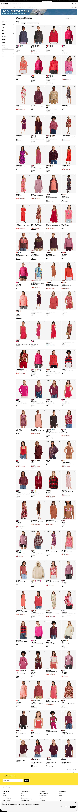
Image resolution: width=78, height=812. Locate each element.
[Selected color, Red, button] (47, 46)
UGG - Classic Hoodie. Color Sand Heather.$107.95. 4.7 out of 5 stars (38, 574)
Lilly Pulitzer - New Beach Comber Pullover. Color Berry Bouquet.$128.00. (23, 393)
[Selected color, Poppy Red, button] (17, 461)
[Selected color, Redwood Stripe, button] (62, 700)
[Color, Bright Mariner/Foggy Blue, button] (20, 252)
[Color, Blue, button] (52, 46)
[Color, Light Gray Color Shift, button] (54, 430)
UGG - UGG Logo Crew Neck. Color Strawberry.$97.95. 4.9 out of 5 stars (23, 664)
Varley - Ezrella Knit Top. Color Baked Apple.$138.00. (68, 305)
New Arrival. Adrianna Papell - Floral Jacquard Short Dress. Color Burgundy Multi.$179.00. (68, 99)
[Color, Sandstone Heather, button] (50, 252)
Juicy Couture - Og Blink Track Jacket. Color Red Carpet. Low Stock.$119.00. (38, 484)
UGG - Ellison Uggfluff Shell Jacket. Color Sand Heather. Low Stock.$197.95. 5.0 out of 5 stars (53, 99)
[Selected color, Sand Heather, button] (47, 106)
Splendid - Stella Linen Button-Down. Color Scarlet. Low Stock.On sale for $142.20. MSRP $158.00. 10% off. (68, 275)
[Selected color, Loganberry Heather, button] (47, 252)
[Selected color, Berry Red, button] (17, 341)
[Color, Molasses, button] (37, 759)
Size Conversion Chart (44, 793)
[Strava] (9, 787)
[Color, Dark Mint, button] (19, 700)
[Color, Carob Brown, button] (49, 370)
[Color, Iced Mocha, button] (34, 166)
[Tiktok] (6, 787)
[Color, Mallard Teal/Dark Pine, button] (19, 252)
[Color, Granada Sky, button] (34, 491)
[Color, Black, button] (35, 46)
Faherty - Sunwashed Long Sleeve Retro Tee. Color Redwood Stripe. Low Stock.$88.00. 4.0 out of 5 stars (68, 694)
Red (36, 23)
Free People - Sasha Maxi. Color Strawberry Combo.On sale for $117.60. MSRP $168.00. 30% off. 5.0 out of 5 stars (23, 514)
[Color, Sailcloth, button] (37, 700)
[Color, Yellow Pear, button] (35, 370)
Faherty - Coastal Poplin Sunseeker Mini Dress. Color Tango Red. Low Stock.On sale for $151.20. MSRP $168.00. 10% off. (53, 217)
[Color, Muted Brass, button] (34, 581)
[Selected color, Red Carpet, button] (32, 491)
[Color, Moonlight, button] (52, 166)
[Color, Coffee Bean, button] (34, 461)
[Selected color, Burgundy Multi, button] (62, 194)
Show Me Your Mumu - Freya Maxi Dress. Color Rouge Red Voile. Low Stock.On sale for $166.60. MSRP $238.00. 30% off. (68, 158)
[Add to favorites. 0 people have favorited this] (29, 26)
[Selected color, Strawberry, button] (47, 136)
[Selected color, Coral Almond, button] (17, 311)
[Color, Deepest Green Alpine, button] (34, 551)
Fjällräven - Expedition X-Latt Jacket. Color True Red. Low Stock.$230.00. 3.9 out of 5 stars (53, 69)
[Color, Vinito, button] (49, 166)
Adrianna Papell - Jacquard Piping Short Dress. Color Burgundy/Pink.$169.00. (23, 158)
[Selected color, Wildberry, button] (62, 252)
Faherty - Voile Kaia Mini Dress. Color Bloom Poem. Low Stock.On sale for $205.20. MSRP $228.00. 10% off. (23, 99)
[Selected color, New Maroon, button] (32, 461)
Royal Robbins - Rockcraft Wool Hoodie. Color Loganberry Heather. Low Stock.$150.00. (53, 246)
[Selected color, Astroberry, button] (17, 491)
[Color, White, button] (64, 282)
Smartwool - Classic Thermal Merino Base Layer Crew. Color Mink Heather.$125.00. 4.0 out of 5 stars (53, 424)
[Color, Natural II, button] (49, 136)
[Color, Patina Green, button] (52, 76)
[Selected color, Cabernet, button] (62, 759)
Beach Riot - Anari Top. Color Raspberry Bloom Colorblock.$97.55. (38, 664)
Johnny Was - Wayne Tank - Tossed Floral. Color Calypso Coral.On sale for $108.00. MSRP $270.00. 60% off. (68, 544)
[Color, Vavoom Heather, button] (40, 581)
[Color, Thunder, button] (35, 136)
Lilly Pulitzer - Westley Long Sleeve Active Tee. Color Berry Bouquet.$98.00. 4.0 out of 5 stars (38, 634)
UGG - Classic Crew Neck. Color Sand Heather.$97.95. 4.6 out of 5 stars (68, 634)
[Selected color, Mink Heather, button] (47, 430)
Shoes (60, 800)
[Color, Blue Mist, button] (50, 759)
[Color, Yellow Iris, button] (35, 491)
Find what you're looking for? (70, 772)
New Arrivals (61, 797)
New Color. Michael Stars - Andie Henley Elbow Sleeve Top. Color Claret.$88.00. (68, 723)
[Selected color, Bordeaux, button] (17, 730)
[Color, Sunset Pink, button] (64, 252)
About (4, 793)
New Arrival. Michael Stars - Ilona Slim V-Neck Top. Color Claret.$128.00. (53, 393)
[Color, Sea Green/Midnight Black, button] (34, 700)
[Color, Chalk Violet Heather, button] (49, 430)
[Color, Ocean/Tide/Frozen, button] (22, 46)
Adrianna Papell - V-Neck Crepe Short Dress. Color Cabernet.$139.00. (38, 305)
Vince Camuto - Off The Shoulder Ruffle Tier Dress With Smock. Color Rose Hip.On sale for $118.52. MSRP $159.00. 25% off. (68, 484)
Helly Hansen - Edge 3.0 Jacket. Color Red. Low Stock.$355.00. (53, 39)
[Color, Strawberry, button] (35, 581)
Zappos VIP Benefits (6, 800)
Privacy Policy (37, 804)
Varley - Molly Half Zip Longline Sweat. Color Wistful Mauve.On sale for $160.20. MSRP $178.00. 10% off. (38, 188)
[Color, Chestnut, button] (52, 136)
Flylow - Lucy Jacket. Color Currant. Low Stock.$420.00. (23, 39)
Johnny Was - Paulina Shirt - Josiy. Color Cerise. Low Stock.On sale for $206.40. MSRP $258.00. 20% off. (68, 69)
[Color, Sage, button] (34, 46)
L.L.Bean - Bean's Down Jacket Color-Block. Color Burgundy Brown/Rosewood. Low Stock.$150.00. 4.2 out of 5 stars (23, 246)
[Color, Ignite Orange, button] (34, 76)
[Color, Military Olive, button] (37, 461)
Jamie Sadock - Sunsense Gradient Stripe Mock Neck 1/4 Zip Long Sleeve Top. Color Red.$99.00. (68, 604)
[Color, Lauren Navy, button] (50, 282)
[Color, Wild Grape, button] (54, 136)
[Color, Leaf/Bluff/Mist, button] (20, 46)
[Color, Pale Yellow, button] (66, 194)
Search (38, 3)
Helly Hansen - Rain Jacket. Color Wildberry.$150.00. (68, 246)
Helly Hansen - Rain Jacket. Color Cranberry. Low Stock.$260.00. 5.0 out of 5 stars (68, 39)
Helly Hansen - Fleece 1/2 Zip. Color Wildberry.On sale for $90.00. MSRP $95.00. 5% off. (68, 664)
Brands (60, 793)
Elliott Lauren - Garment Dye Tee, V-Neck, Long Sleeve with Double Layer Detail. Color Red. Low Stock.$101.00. (38, 604)
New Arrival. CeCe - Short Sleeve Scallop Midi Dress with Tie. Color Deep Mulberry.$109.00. (53, 544)
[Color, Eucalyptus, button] (49, 759)
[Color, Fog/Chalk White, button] (50, 491)
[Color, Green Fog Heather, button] (49, 106)
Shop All (74, 14)
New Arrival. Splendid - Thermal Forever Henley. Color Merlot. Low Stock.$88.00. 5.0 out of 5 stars (53, 753)
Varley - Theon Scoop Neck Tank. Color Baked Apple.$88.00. (38, 723)
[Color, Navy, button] (37, 46)
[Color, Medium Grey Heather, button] (39, 581)
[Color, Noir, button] (19, 400)
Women (28, 23)
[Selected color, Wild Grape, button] (47, 166)
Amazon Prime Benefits (7, 798)
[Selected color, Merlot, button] (47, 759)
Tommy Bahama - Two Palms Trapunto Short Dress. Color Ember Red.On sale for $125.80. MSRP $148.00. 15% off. (38, 424)
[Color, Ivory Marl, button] (35, 461)
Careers (4, 795)
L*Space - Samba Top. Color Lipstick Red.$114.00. (68, 514)
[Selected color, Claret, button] (32, 400)
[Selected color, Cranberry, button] (62, 46)
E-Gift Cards (42, 800)
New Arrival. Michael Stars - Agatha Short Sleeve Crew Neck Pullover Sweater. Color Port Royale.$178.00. (38, 129)
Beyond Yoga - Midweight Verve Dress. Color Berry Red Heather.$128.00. (68, 393)
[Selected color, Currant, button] (17, 46)
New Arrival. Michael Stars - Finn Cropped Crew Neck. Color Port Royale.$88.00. (23, 753)
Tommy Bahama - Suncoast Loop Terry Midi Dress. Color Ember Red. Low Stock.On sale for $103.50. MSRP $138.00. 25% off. (23, 604)
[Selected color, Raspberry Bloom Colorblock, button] (32, 670)
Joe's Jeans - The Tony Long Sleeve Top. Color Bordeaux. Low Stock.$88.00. (23, 723)
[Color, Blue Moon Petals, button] (66, 430)
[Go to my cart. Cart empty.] (76, 4)
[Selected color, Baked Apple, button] (32, 730)
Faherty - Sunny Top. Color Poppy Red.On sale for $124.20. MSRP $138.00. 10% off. (23, 454)
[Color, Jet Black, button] (49, 252)
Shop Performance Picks (47, 0)
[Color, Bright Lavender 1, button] (40, 370)
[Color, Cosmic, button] (35, 759)
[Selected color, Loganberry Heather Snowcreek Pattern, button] (32, 252)
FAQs (22, 793)
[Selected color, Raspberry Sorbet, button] (47, 611)
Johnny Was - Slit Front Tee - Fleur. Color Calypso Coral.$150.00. (68, 217)
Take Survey (42, 798)
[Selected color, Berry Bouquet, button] (17, 400)
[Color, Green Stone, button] (66, 640)
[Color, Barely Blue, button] (20, 551)
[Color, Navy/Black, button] (49, 491)
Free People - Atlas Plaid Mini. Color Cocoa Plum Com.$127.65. (23, 424)
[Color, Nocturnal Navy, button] (64, 759)
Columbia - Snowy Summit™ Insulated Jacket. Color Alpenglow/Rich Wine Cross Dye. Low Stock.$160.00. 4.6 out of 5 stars (53, 188)
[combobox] (22, 4)
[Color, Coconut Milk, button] (34, 136)
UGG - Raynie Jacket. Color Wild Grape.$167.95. (53, 158)
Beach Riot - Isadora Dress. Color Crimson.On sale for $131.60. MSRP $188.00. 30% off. (53, 334)
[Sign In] (73, 4)
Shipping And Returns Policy (26, 798)
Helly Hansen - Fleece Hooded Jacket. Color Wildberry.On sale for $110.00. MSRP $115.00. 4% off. (23, 544)
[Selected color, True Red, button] (47, 76)
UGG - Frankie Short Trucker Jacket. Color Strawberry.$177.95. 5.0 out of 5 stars (53, 129)
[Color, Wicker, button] (66, 282)
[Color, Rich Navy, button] (19, 730)
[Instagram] (3, 787)
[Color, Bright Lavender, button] (39, 370)
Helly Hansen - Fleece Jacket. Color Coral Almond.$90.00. (23, 694)
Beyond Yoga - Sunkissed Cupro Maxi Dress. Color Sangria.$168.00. (38, 158)
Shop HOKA (68, 14)
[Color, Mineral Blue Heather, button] (52, 430)
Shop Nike (63, 14)
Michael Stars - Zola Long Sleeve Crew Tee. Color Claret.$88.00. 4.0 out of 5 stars (38, 753)
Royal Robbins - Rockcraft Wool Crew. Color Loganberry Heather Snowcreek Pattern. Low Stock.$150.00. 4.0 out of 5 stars (38, 246)
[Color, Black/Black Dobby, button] (49, 194)
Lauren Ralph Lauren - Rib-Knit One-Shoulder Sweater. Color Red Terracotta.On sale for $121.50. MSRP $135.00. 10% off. (68, 454)
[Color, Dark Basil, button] (64, 730)
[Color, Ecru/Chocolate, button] (64, 194)
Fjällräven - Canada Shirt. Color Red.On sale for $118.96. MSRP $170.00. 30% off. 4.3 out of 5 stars (53, 484)
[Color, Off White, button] (49, 46)
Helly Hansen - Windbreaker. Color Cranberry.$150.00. (23, 275)
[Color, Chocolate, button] (35, 611)
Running (60, 798)
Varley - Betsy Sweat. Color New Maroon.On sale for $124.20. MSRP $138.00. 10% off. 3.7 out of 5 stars (38, 454)
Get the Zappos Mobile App (8, 797)
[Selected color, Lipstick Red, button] (62, 521)
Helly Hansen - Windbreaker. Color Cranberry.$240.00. (38, 69)
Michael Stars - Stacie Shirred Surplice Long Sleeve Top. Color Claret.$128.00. (38, 393)
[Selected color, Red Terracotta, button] (47, 282)
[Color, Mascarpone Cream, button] (64, 461)
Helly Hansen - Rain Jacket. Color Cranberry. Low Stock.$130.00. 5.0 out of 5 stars (38, 363)
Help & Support (74, 7)
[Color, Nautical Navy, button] (35, 700)
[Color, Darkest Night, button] (64, 400)
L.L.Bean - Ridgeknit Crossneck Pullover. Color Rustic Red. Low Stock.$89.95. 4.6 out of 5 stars (38, 694)
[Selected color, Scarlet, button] (62, 282)
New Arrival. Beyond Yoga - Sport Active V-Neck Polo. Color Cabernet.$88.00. (68, 753)
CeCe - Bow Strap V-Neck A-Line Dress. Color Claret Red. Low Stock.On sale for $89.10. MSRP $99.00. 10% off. (53, 694)
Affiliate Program (43, 795)
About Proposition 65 (25, 800)
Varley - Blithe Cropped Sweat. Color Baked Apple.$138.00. (53, 305)
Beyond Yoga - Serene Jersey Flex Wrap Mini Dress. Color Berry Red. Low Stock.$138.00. (23, 334)
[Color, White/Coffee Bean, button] (34, 730)
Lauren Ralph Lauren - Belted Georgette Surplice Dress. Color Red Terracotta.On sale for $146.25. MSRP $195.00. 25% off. (53, 275)
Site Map (41, 797)
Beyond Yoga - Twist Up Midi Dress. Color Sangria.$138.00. (38, 334)
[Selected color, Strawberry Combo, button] (17, 521)
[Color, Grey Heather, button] (37, 581)
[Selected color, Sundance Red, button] (47, 370)
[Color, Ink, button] (50, 136)
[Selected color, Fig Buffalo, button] (32, 551)
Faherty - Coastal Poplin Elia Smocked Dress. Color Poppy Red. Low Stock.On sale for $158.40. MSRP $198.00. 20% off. (23, 217)
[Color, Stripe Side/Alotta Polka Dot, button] (64, 521)
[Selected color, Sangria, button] (32, 166)
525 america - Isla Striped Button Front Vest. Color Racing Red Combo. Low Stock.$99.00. (23, 634)
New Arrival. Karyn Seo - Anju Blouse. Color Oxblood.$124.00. (53, 454)
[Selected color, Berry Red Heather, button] (62, 400)
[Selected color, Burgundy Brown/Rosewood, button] (17, 252)
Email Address (6, 780)
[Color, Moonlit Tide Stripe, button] (64, 700)
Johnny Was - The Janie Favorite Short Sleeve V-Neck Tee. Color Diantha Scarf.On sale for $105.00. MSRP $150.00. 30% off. (53, 574)
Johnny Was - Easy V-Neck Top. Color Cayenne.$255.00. (23, 69)
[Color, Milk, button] (20, 730)
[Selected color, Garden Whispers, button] (62, 430)
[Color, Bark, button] (39, 46)
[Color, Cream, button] (20, 311)
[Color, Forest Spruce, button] (39, 700)
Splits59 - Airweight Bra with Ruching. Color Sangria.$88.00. (53, 723)
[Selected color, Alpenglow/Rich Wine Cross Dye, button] (47, 194)
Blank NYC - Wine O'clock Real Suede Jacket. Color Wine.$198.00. (38, 99)
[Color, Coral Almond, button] (37, 370)
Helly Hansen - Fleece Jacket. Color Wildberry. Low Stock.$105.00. (68, 574)
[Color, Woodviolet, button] (20, 670)
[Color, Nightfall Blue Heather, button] (50, 430)
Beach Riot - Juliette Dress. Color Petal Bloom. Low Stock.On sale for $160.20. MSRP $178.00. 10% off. (23, 188)
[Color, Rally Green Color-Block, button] (34, 670)
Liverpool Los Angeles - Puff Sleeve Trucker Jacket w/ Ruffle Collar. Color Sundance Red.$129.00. (53, 363)
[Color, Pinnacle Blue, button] (34, 370)
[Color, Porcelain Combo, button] (19, 521)
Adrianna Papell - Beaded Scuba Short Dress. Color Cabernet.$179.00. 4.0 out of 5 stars (23, 129)
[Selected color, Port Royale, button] (32, 136)
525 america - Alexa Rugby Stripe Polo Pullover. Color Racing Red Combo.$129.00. (68, 363)
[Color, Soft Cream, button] (49, 611)
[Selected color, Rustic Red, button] (32, 700)
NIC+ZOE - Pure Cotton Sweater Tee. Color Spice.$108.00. (23, 574)
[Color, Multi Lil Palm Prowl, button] (34, 640)
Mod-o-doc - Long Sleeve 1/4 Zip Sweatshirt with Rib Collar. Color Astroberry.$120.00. (23, 484)
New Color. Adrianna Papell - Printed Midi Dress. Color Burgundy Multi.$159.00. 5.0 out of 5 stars (68, 188)
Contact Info (23, 795)
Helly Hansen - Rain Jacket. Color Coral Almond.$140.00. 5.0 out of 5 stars (23, 305)
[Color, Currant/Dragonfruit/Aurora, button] (19, 46)
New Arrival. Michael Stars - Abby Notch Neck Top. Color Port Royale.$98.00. (53, 634)
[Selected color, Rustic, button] (32, 46)
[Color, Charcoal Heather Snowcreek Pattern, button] (34, 252)
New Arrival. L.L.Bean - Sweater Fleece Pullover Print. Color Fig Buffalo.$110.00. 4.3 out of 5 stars (38, 544)
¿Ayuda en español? (25, 797)
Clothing (23, 23)
